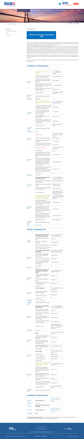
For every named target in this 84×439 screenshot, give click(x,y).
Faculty (7, 33)
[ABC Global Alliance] (67, 1)
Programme (8, 28)
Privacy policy (43, 436)
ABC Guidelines (63, 10)
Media (56, 10)
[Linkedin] (71, 429)
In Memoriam (8, 35)
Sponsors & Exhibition (47, 10)
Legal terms (37, 436)
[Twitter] (66, 429)
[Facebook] (64, 429)
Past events (71, 10)
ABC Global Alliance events (11, 31)
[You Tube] (69, 429)
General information (35, 10)
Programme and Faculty (23, 10)
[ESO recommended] (76, 1)
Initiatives (79, 10)
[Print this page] (78, 23)
